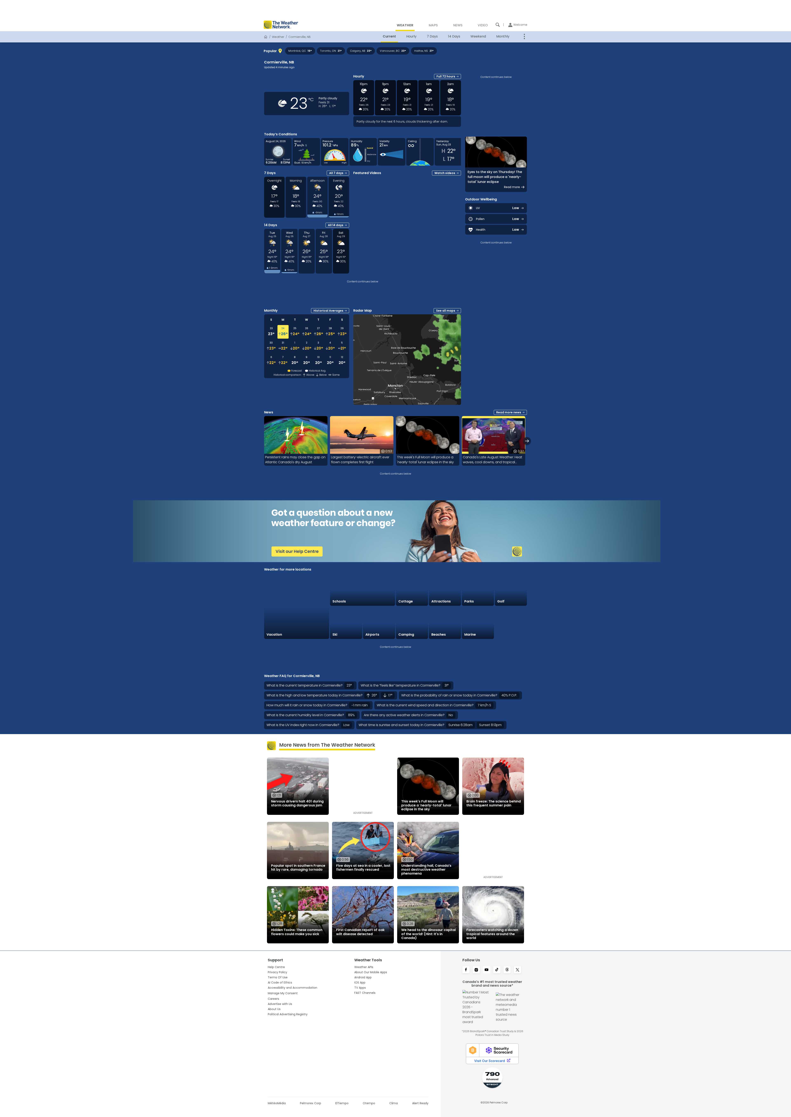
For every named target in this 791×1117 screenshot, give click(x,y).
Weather (278, 37)
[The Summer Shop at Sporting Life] (511, 623)
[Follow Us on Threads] (507, 970)
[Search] (498, 25)
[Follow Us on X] (517, 970)
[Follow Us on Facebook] (466, 970)
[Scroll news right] (527, 441)
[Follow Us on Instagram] (476, 970)
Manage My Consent (283, 993)
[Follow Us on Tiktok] (497, 970)
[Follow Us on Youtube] (486, 970)
